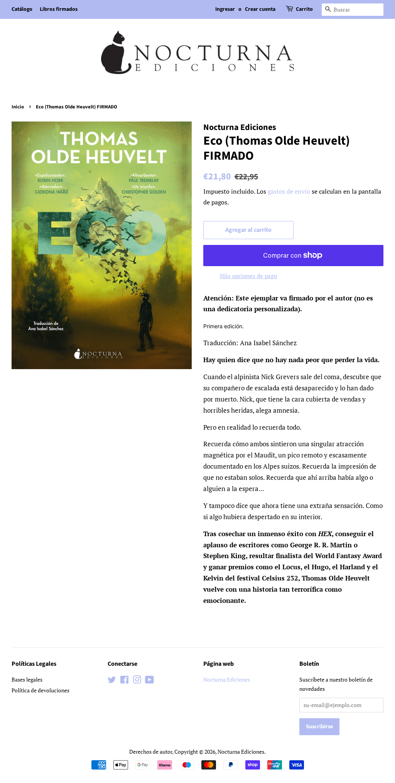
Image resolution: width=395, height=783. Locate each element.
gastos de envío (289, 191)
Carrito (304, 9)
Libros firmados (59, 9)
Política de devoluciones (40, 690)
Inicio (18, 106)
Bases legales (27, 679)
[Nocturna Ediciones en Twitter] (112, 681)
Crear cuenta (260, 9)
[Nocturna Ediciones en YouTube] (149, 681)
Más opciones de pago (248, 276)
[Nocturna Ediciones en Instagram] (137, 681)
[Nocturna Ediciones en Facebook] (124, 681)
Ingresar (225, 9)
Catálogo (22, 9)
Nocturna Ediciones (226, 679)
